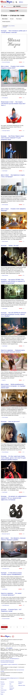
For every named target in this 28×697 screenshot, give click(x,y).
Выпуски (2, 681)
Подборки (3, 683)
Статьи (2, 685)
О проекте (11, 681)
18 (23, 589)
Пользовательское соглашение (7, 662)
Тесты (2, 688)
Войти (21, 2)
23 (23, 275)
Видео (2, 694)
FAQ (10, 683)
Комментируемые (6, 21)
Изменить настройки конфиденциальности (10, 678)
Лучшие (11, 18)
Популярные (19, 18)
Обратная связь (21, 685)
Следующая (3, 629)
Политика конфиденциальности (7, 660)
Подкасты (3, 692)
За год (9, 25)
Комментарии (3, 690)
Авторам (11, 685)
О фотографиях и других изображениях (9, 664)
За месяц (13, 25)
